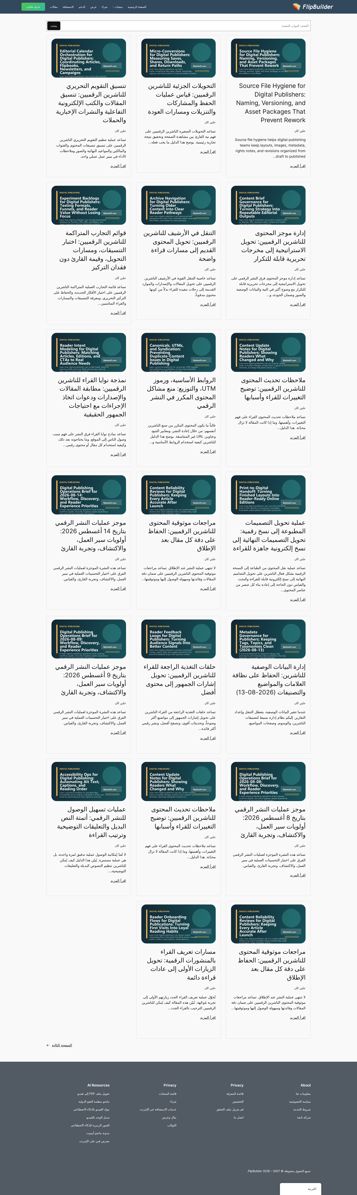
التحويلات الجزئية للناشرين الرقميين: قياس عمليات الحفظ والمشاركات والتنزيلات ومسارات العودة (182, 98)
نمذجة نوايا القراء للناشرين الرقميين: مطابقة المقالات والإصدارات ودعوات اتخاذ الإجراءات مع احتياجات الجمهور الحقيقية (92, 397)
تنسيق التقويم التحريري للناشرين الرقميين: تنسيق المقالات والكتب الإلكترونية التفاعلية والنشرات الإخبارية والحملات (91, 103)
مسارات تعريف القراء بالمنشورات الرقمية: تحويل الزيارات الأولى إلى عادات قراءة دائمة (181, 964)
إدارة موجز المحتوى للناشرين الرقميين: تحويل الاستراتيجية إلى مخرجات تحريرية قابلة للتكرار (273, 245)
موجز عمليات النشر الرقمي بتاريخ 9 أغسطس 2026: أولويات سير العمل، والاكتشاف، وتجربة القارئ (90, 679)
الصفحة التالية (59, 1045)
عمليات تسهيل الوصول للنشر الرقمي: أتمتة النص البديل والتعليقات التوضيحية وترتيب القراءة (91, 821)
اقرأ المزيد (298, 166)
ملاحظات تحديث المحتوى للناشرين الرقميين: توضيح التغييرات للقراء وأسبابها (273, 388)
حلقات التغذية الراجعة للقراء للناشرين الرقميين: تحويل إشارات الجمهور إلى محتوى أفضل (180, 679)
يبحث (54, 25)
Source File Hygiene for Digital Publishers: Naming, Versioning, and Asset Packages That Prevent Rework (271, 103)
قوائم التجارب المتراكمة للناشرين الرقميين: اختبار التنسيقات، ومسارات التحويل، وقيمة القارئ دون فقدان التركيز (92, 250)
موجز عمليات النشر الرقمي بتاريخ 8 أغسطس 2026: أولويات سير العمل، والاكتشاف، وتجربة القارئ (270, 821)
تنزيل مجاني (33, 6)
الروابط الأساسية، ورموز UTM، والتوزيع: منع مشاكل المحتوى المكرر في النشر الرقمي (181, 392)
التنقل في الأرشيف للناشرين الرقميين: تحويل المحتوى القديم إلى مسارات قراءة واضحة (179, 245)
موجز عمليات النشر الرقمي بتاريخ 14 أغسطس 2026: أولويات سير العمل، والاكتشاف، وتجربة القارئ (90, 535)
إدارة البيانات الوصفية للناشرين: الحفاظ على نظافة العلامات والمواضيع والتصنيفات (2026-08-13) (269, 679)
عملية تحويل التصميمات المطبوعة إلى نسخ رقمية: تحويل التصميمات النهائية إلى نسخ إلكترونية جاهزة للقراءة (269, 535)
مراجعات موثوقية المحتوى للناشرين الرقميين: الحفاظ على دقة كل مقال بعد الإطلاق (182, 535)
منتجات (119, 6)
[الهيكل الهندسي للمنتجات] (113, 7)
